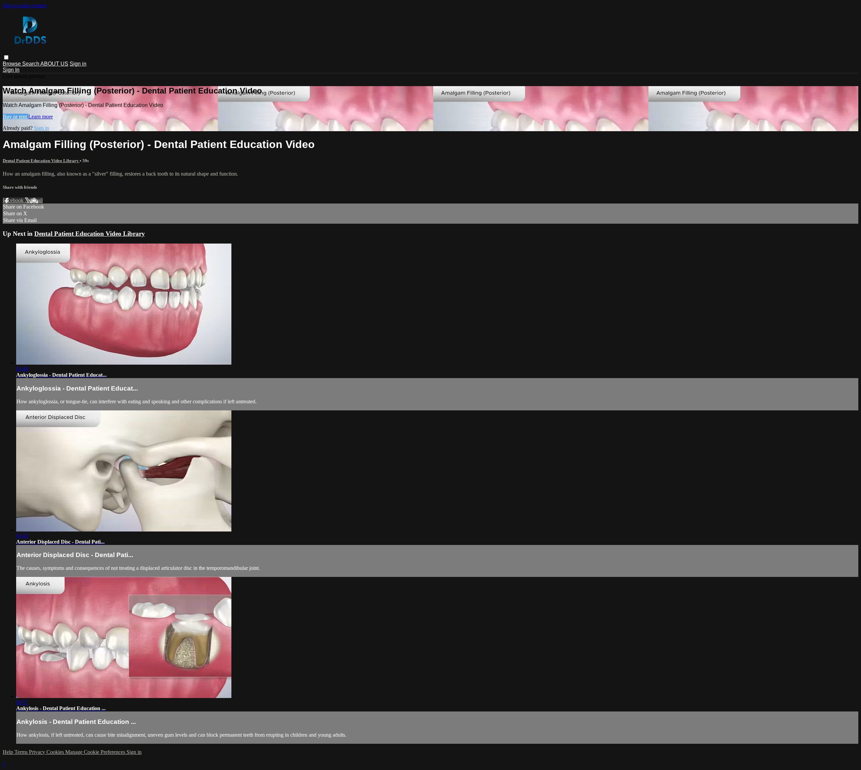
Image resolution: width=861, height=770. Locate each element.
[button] (6, 57)
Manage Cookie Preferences (95, 752)
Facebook (14, 200)
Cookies (55, 752)
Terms (21, 752)
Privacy (37, 752)
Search (31, 64)
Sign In (11, 70)
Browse (12, 64)
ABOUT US (54, 64)
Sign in (78, 64)
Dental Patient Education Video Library (41, 160)
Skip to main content (24, 5)
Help (8, 752)
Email (36, 200)
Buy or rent (15, 116)
